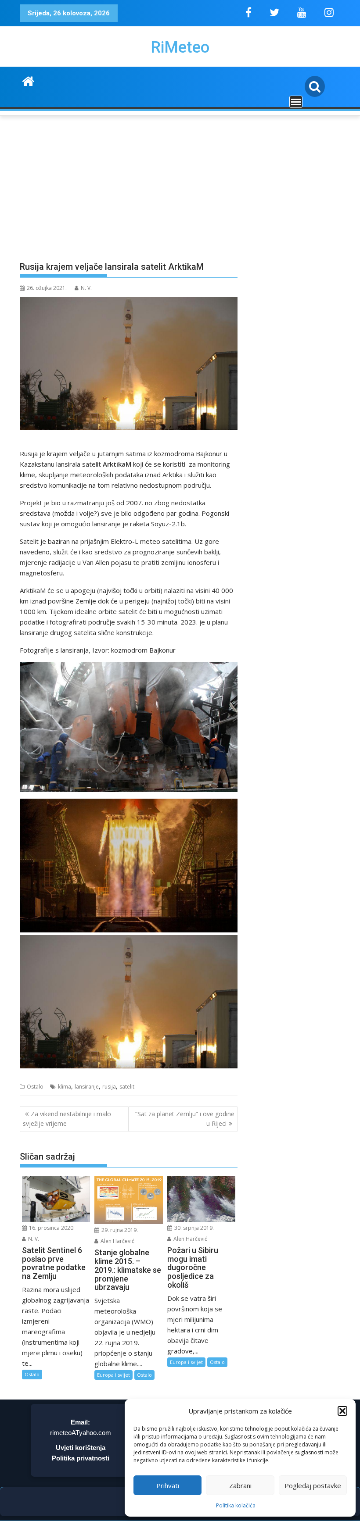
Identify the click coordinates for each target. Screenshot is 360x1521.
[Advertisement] (180, 183)
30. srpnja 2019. (193, 1228)
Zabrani (240, 1485)
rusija (109, 1086)
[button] (342, 1411)
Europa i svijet (113, 1374)
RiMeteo (180, 47)
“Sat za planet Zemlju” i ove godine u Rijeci (184, 1119)
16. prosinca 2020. (51, 1228)
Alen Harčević (116, 1241)
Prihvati (167, 1485)
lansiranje (87, 1086)
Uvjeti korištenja (80, 1447)
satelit (126, 1086)
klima (64, 1086)
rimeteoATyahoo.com (80, 1432)
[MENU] (295, 102)
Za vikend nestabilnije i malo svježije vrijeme (67, 1119)
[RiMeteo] (28, 80)
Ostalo (35, 1086)
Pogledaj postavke (312, 1485)
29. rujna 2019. (119, 1230)
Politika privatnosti (80, 1458)
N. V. (86, 288)
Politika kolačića (236, 1505)
